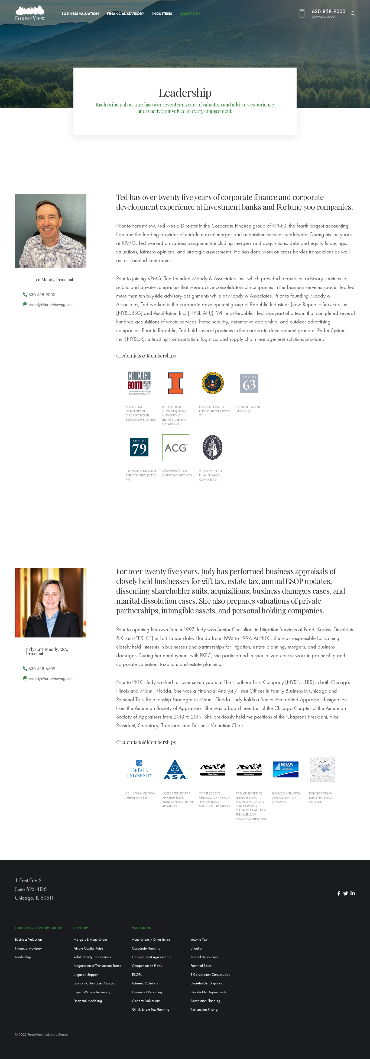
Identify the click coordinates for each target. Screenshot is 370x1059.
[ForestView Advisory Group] (30, 13)
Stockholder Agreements (208, 992)
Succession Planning (205, 1000)
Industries (162, 13)
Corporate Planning (146, 948)
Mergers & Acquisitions (90, 939)
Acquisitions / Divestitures (151, 939)
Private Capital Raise (88, 948)
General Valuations (146, 1000)
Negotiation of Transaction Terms (97, 965)
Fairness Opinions (145, 983)
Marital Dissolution (204, 956)
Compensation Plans (147, 965)
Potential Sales (201, 965)
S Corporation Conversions (210, 974)
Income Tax (198, 939)
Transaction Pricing (204, 1009)
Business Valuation (80, 13)
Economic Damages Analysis (94, 983)
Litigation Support (86, 974)
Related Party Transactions (92, 956)
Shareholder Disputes (206, 983)
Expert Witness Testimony (91, 992)
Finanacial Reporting (147, 992)
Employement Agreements (151, 956)
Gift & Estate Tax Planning (150, 1009)
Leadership (190, 13)
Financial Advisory (125, 13)
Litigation (196, 948)
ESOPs (137, 974)
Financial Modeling (87, 1000)
